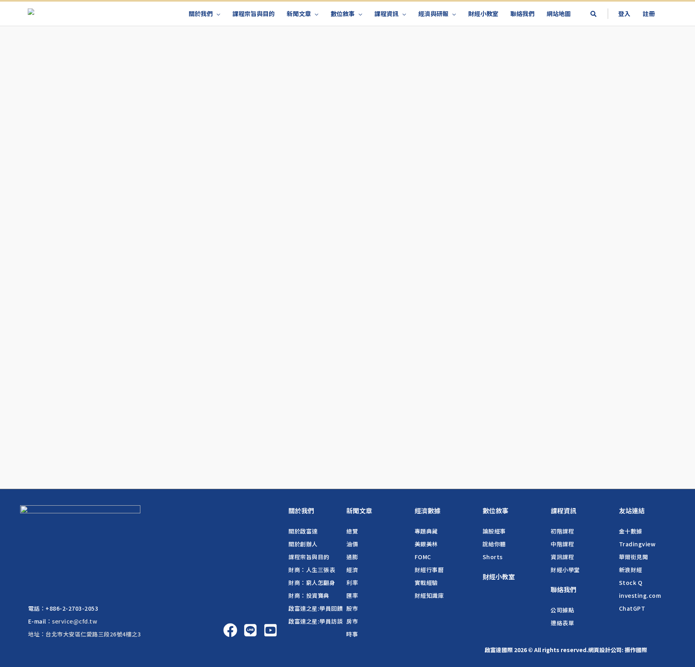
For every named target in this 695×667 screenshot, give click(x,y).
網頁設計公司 (605, 650)
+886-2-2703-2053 (71, 608)
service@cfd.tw (74, 621)
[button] (593, 14)
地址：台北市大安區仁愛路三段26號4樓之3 (84, 634)
